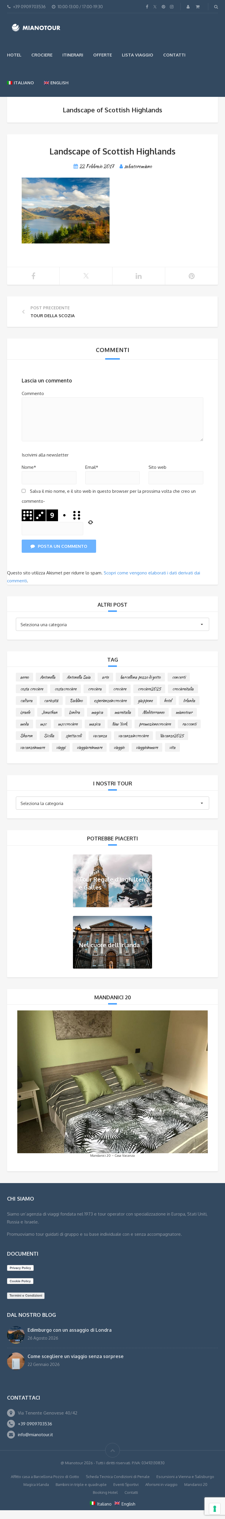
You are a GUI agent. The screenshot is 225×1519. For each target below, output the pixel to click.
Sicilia (49, 736)
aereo (24, 677)
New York (119, 724)
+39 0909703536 (35, 1424)
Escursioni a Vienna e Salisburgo (185, 1476)
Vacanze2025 (172, 736)
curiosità (51, 700)
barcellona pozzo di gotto (140, 677)
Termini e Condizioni (25, 1295)
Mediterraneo (153, 712)
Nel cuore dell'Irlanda (109, 945)
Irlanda (189, 700)
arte (105, 677)
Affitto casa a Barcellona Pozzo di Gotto (45, 1476)
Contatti (174, 55)
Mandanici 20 (195, 1484)
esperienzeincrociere (110, 700)
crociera (95, 689)
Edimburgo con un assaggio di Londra (70, 1330)
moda (24, 724)
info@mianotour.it (35, 1434)
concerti (178, 677)
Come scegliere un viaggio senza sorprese (76, 1356)
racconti (189, 724)
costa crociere (31, 689)
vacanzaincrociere (133, 736)
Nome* (29, 467)
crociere (119, 689)
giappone (145, 700)
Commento (33, 393)
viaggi (60, 747)
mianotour (184, 712)
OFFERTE (102, 55)
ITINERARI (72, 55)
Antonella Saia (79, 677)
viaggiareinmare (89, 747)
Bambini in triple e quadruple (81, 1484)
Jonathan (49, 712)
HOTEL (14, 55)
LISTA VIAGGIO (137, 55)
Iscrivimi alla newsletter (45, 455)
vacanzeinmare (32, 747)
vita (172, 747)
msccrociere (68, 724)
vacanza (100, 736)
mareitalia (123, 712)
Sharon (26, 736)
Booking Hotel (105, 1492)
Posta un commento (62, 546)
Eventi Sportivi (126, 1484)
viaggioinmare (147, 747)
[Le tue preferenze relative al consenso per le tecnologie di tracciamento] (214, 1508)
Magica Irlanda (36, 1484)
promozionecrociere (155, 724)
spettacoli (73, 736)
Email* (91, 467)
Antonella (47, 677)
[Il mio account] (188, 6)
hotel (168, 700)
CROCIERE (41, 55)
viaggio (119, 747)
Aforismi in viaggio (161, 1484)
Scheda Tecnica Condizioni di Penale (118, 1476)
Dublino (76, 700)
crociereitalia (183, 689)
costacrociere (65, 689)
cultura (26, 700)
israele (25, 712)
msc (43, 724)
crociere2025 (149, 689)
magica (97, 712)
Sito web (157, 467)
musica (94, 724)
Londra (74, 712)
